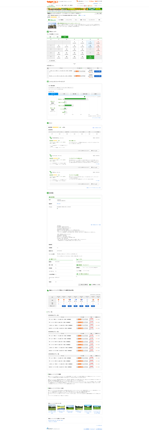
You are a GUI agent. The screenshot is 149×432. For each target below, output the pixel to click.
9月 (57, 36)
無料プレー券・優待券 (68, 5)
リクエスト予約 (97, 71)
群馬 (53, 420)
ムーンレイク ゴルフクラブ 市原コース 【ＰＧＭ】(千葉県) (97, 412)
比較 (47, 68)
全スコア (53, 93)
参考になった (94, 150)
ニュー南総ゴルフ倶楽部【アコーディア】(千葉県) (52, 412)
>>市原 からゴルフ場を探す (52, 421)
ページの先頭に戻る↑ (99, 425)
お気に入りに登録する (84, 284)
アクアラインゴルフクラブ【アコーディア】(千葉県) (87, 412)
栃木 (51, 420)
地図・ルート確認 (82, 15)
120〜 (95, 93)
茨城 (49, 420)
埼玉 (55, 420)
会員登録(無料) (95, 3)
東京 (59, 420)
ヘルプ (87, 1)
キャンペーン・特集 (59, 5)
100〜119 (85, 93)
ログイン (100, 3)
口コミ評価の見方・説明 (97, 127)
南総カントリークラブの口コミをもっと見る (94, 187)
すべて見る (97, 180)
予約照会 (96, 5)
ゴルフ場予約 (50, 5)
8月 (50, 36)
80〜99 (74, 93)
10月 (65, 36)
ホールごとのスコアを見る (96, 117)
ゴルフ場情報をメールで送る (95, 284)
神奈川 (62, 420)
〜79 (64, 93)
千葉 (57, 420)
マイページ (100, 5)
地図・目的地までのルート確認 (96, 224)
